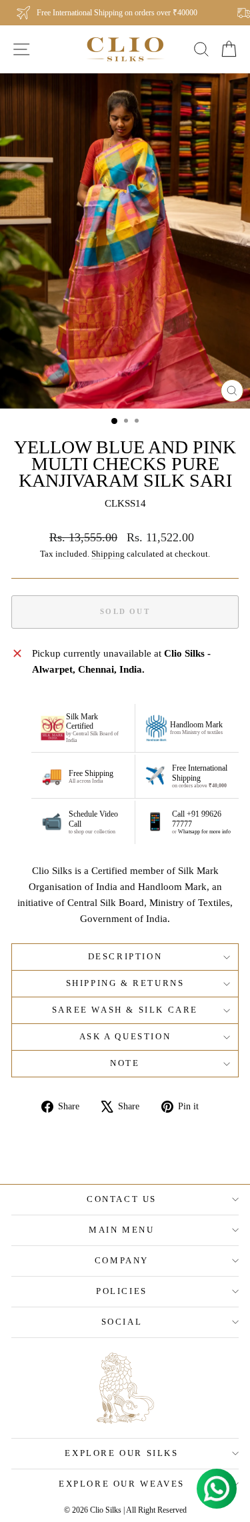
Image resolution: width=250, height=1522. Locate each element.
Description (125, 956)
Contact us (122, 1199)
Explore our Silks (121, 1453)
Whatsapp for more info (204, 832)
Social (122, 1322)
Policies (121, 1291)
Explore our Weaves (122, 1484)
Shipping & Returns (125, 983)
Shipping (108, 554)
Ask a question (125, 1036)
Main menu (121, 1230)
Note (124, 1063)
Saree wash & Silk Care (125, 1010)
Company (122, 1260)
